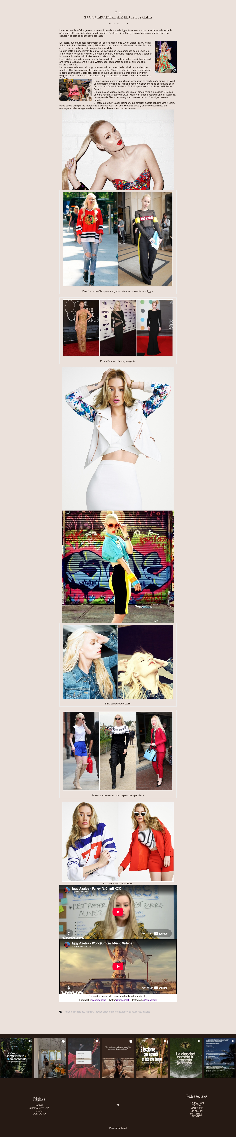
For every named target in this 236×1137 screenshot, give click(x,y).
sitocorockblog (98, 999)
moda (138, 1011)
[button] (16, 1058)
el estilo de (78, 1011)
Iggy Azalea (128, 1011)
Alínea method (86, 5)
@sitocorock (123, 999)
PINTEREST (197, 1113)
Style (118, 11)
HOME (39, 1105)
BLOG (39, 1110)
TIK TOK (196, 1105)
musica (146, 1011)
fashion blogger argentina (108, 1011)
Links (160, 5)
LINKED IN (197, 1110)
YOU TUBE (197, 1108)
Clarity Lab (108, 5)
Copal (124, 1127)
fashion (89, 1011)
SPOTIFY (197, 1116)
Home (68, 5)
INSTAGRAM (197, 1102)
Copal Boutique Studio (136, 5)
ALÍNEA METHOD (39, 1108)
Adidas (68, 1011)
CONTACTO (39, 1113)
